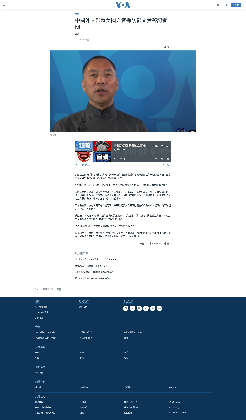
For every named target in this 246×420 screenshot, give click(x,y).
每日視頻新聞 (41, 307)
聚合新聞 (39, 372)
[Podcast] (159, 308)
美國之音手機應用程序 (45, 413)
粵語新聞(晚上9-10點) (45, 332)
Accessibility (174, 407)
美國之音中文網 (131, 402)
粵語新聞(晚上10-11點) (45, 338)
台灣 (82, 358)
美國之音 (121, 149)
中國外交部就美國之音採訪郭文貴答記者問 (141, 145)
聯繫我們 (84, 387)
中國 (77, 14)
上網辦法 (84, 402)
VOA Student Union (177, 413)
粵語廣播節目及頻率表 (134, 332)
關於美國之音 (41, 402)
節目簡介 (39, 387)
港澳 (82, 352)
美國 (37, 352)
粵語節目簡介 (86, 338)
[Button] (167, 47)
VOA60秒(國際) (42, 312)
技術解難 (84, 407)
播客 (126, 338)
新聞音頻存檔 (86, 332)
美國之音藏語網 (131, 407)
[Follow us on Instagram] (146, 308)
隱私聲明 (128, 387)
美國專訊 (39, 317)
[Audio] (227, 5)
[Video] (218, 5)
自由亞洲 (128, 413)
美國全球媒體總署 (43, 407)
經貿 (126, 358)
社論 (82, 413)
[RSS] (152, 308)
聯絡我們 (83, 307)
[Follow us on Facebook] (125, 308)
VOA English (174, 402)
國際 (126, 352)
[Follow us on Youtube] (139, 308)
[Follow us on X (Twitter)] (132, 308)
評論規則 (173, 387)
